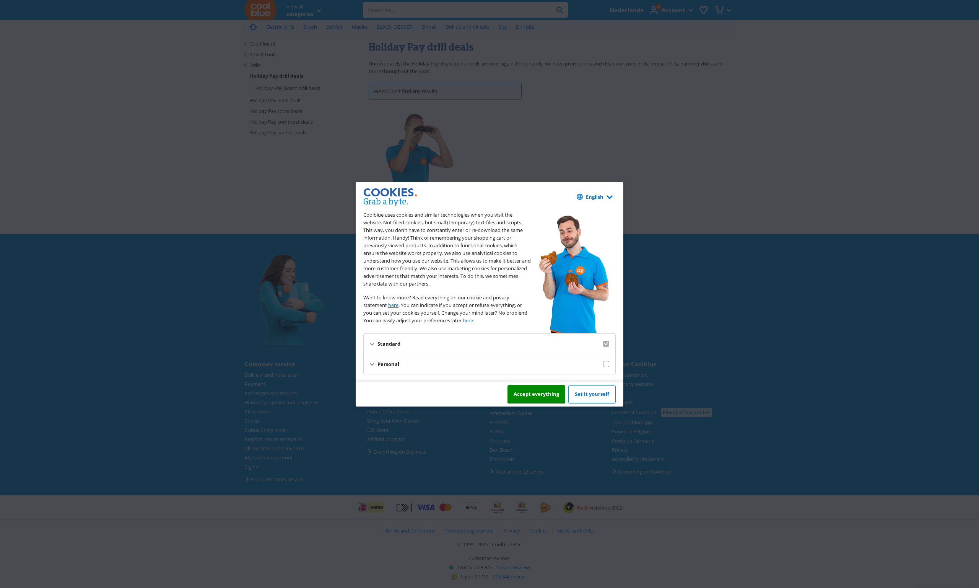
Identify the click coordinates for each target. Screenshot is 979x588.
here (393, 305)
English (594, 196)
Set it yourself (592, 393)
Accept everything (536, 393)
